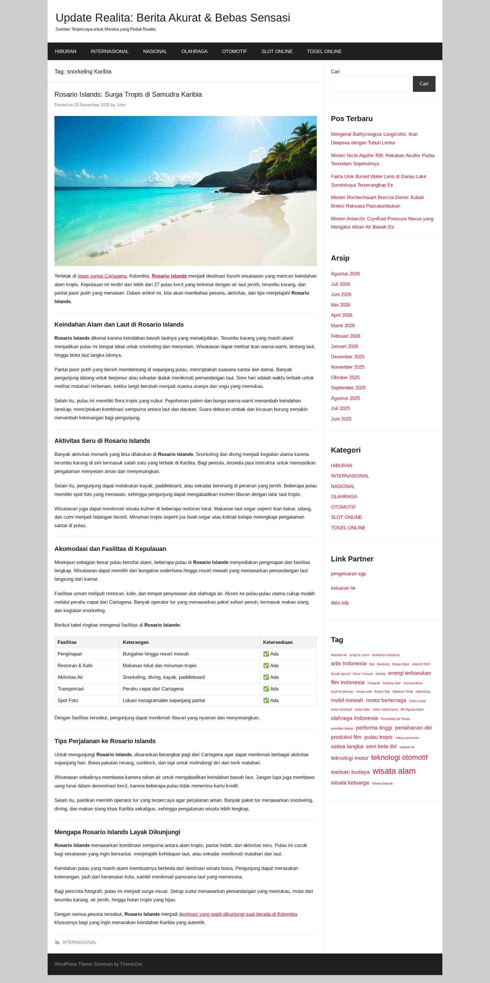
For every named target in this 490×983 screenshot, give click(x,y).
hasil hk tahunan (342, 691)
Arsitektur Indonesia (386, 655)
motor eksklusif (341, 709)
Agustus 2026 (345, 273)
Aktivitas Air (339, 655)
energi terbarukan (409, 673)
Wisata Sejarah (382, 783)
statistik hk (407, 747)
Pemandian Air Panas (395, 718)
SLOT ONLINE (277, 51)
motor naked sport (385, 709)
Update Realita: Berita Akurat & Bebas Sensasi (173, 17)
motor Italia (362, 709)
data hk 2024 (421, 664)
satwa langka (347, 746)
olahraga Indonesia (354, 718)
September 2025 (348, 387)
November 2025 (347, 367)
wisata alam (394, 770)
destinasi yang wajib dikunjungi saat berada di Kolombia (238, 914)
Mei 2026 (340, 305)
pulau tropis (378, 737)
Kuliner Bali (382, 691)
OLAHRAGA (194, 51)
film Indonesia (348, 682)
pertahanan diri (413, 728)
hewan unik (364, 691)
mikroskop (423, 691)
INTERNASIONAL (110, 51)
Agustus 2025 (345, 398)
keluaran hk (343, 588)
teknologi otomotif (399, 757)
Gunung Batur (413, 683)
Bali (371, 664)
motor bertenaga (386, 700)
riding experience (407, 737)
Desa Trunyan (363, 673)
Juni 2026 (341, 294)
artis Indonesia (349, 663)
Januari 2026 (344, 346)
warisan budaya (350, 772)
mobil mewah (347, 700)
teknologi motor (349, 758)
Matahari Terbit (402, 691)
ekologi (380, 673)
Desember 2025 (347, 357)
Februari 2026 (345, 336)
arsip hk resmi (359, 655)
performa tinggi (374, 728)
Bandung (383, 664)
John (121, 104)
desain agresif (340, 673)
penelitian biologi (342, 728)
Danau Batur (400, 664)
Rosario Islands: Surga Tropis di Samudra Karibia (128, 94)
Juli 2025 (340, 408)
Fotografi (374, 683)
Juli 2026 (340, 284)
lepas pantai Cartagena (102, 276)
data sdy (340, 602)
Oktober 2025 (345, 377)
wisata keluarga (350, 783)
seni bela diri (381, 746)
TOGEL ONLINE (324, 51)
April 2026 (341, 315)
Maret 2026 (343, 325)
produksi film (346, 737)
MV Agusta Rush (412, 709)
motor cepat (417, 701)
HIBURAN (65, 51)
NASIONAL (155, 51)
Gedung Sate (392, 683)
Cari (335, 71)
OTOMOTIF (234, 51)
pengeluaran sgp (348, 573)
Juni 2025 (341, 419)
